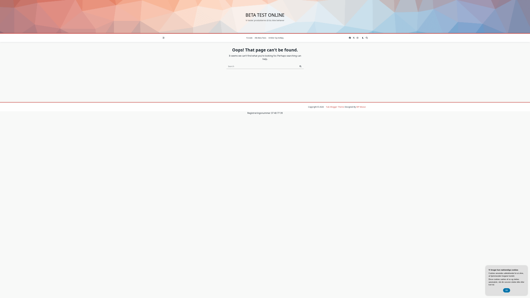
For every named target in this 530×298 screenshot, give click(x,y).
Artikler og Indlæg (275, 38)
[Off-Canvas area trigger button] (163, 38)
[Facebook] (350, 38)
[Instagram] (357, 38)
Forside (249, 38)
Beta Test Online (265, 15)
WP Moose (361, 107)
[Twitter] (354, 38)
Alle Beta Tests (260, 38)
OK (506, 290)
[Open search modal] (367, 38)
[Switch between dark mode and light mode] (363, 38)
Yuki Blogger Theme (335, 107)
